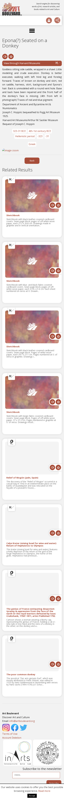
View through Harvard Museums (22, 63)
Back (32, 160)
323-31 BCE (19, 131)
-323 (40, 136)
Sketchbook (13, 215)
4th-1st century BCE (40, 131)
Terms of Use (9, 733)
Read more (44, 791)
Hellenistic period (25, 136)
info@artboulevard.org (22, 721)
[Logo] (12, 9)
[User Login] (49, 20)
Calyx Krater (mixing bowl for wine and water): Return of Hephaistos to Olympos (31, 544)
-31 (47, 136)
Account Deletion (11, 737)
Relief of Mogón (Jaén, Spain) (22, 478)
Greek (32, 144)
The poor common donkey (20, 674)
